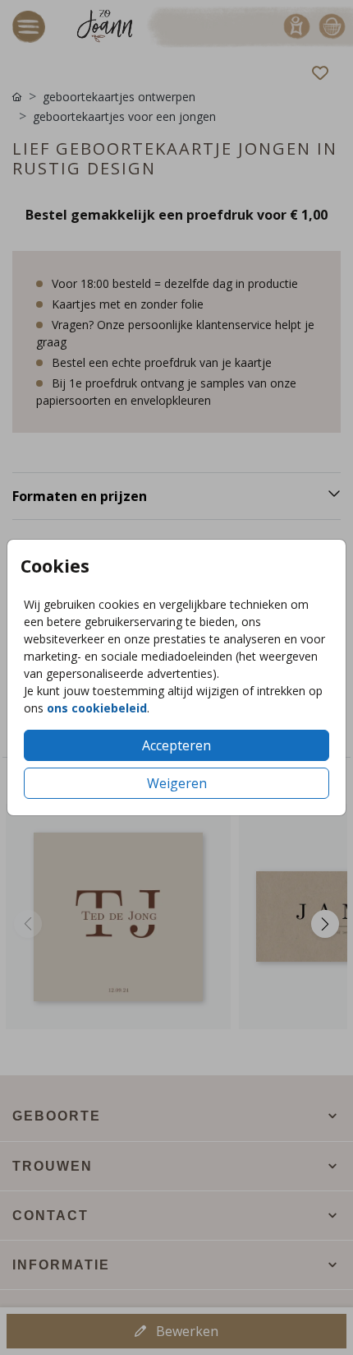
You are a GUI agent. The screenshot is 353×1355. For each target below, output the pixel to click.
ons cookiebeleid (97, 708)
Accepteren (176, 745)
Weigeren (177, 783)
